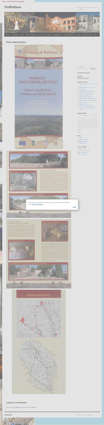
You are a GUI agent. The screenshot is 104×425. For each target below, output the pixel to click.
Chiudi (74, 207)
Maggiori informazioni (37, 204)
